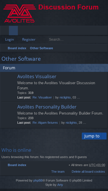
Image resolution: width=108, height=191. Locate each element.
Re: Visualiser (42, 97)
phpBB (38, 180)
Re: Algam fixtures (45, 122)
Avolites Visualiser (36, 77)
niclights (65, 97)
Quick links (5, 31)
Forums (14, 31)
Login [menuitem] (95, 31)
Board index (17, 48)
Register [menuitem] (105, 31)
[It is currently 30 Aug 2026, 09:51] (95, 48)
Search (95, 39)
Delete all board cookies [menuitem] (88, 171)
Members (23, 31)
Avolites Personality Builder (47, 107)
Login (9, 39)
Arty (60, 184)
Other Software (41, 48)
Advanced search (104, 39)
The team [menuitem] (58, 171)
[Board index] (54, 13)
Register (28, 39)
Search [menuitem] (103, 48)
